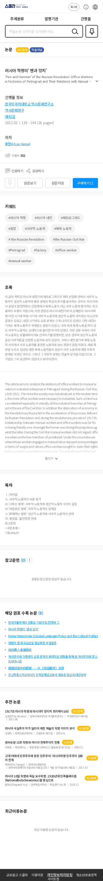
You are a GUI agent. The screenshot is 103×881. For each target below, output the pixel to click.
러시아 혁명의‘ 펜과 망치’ (23, 629)
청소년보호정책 (86, 874)
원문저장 (58, 183)
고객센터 (84, 9)
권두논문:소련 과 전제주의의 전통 (32, 742)
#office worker (66, 250)
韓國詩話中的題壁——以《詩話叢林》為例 (36, 668)
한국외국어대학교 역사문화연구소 (29, 103)
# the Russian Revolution (26, 239)
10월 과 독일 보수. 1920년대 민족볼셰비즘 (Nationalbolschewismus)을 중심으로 (40, 778)
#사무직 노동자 (35, 228)
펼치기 (49, 458)
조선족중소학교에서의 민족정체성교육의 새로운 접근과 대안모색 (47, 674)
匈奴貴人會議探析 (20, 649)
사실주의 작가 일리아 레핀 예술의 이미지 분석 (40, 728)
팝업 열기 (29, 560)
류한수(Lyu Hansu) (17, 143)
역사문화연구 (14, 110)
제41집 (10, 116)
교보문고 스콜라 (17, 874)
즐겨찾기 (91, 37)
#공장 (12, 228)
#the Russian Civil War (68, 239)
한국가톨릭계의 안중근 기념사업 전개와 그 (33, 622)
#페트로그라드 (70, 217)
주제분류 (17, 18)
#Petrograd (16, 250)
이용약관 (37, 874)
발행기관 (51, 18)
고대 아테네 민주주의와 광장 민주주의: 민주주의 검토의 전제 (44, 758)
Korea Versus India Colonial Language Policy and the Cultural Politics (53, 636)
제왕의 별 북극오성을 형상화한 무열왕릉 (32, 643)
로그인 (74, 7)
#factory (40, 250)
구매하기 (83, 183)
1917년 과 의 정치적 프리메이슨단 (37, 711)
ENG (95, 9)
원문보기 (30, 183)
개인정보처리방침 (59, 874)
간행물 (86, 18)
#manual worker (20, 260)
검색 (74, 35)
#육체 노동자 (63, 228)
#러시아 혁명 (17, 217)
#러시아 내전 (43, 217)
